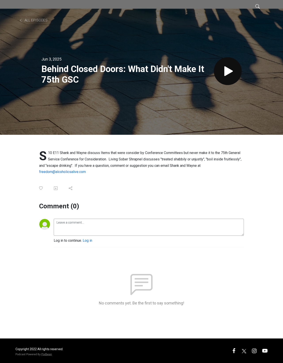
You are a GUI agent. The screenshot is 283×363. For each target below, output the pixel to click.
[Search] (258, 6)
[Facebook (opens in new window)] (234, 350)
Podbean (46, 354)
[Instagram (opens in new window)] (254, 350)
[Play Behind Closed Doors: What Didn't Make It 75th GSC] (228, 71)
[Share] (70, 188)
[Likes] (41, 188)
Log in (87, 240)
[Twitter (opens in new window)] (244, 350)
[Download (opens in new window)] (56, 188)
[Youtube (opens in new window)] (265, 350)
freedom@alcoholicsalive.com (62, 172)
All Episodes (36, 20)
